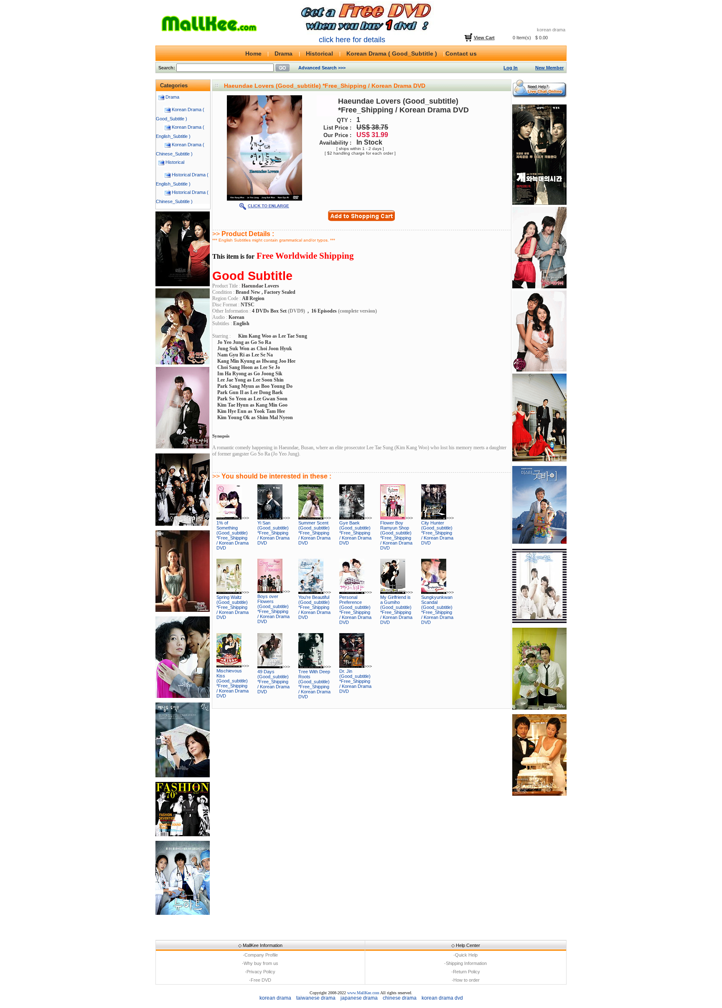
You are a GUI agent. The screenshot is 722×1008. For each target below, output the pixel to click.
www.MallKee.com (363, 992)
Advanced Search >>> (322, 67)
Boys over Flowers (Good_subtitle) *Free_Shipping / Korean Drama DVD (273, 609)
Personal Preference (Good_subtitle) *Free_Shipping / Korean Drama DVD (355, 610)
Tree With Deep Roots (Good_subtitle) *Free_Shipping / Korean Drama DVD (314, 684)
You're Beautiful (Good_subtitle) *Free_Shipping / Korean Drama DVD (314, 607)
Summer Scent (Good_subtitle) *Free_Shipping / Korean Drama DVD (314, 532)
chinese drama (400, 998)
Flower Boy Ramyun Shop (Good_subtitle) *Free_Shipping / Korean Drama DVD (396, 535)
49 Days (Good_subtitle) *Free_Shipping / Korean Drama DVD (273, 681)
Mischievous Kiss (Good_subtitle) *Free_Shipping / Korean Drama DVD (232, 683)
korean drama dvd (442, 998)
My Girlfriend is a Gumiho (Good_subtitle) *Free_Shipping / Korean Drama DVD (396, 610)
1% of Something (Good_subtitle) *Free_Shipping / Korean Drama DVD (232, 535)
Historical (174, 162)
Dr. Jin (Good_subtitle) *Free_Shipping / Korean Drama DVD (355, 681)
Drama (172, 96)
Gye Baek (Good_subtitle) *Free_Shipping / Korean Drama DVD (355, 532)
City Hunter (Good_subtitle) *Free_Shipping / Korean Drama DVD (437, 532)
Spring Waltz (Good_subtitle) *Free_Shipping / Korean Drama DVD (232, 607)
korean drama (275, 998)
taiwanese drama (316, 998)
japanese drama (359, 998)
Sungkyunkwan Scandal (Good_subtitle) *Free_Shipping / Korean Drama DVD (437, 610)
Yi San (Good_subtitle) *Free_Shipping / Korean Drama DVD (273, 532)
